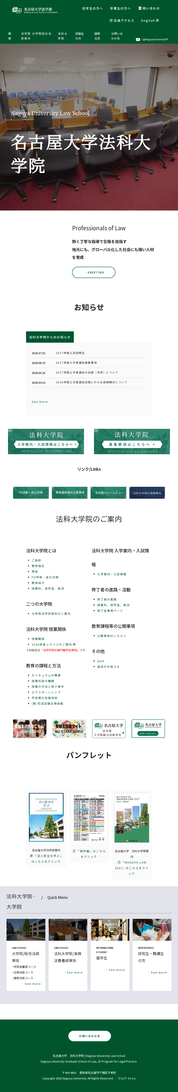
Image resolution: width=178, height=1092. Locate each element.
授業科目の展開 (43, 681)
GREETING (95, 272)
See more (40, 402)
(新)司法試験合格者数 (48, 703)
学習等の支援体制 (45, 698)
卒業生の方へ (120, 8)
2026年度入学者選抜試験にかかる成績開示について (91, 382)
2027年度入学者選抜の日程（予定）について (87, 372)
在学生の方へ (92, 8)
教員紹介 (38, 583)
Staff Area (127, 1078)
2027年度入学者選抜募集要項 (76, 362)
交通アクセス (124, 20)
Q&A (100, 661)
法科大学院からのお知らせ (50, 337)
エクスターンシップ (46, 692)
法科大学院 (63, 36)
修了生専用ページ (110, 610)
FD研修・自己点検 (45, 577)
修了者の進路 (107, 599)
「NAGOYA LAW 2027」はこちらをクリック (132, 868)
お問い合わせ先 (89, 1036)
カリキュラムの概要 (46, 675)
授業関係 (38, 639)
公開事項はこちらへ (112, 636)
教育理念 (38, 566)
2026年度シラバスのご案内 (52, 644)
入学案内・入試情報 (112, 574)
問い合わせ (151, 8)
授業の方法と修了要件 (48, 686)
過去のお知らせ (108, 666)
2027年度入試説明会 (70, 353)
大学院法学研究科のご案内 (51, 614)
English (148, 20)
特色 (35, 571)
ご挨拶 (36, 560)
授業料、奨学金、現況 (48, 588)
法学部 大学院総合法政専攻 (36, 36)
